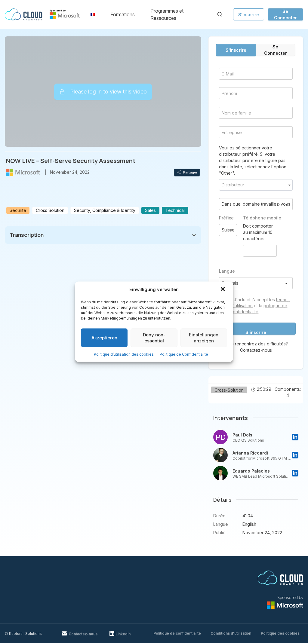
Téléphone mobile (260, 217)
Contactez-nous (256, 350)
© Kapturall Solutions (23, 633)
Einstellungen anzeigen (203, 337)
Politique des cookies (280, 633)
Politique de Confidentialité (184, 354)
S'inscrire (248, 14)
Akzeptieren (104, 337)
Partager (190, 172)
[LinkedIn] (295, 437)
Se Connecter (285, 14)
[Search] (220, 14)
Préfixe (226, 217)
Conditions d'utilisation (231, 633)
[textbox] (255, 184)
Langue (227, 271)
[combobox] (256, 185)
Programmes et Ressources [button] (166, 14)
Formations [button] (122, 14)
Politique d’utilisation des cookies (124, 354)
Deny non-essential (154, 337)
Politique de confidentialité (177, 633)
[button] (223, 289)
